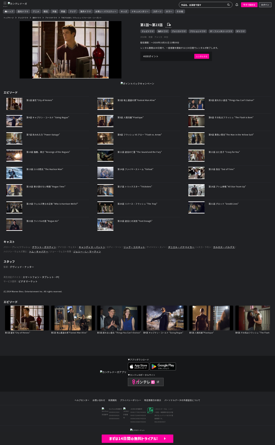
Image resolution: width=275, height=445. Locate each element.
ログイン (265, 4)
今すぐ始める (249, 4)
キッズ (124, 11)
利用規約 (112, 400)
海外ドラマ (85, 11)
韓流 (46, 11)
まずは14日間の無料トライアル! (136, 438)
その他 (180, 11)
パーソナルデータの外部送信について (182, 400)
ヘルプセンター (82, 400)
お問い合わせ (99, 400)
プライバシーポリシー (130, 400)
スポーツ (157, 11)
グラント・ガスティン (44, 247)
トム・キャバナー (38, 251)
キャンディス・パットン (92, 247)
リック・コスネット (134, 247)
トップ (10, 11)
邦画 (63, 11)
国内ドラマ (23, 11)
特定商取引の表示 (152, 400)
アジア (73, 11)
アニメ (36, 11)
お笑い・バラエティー (105, 11)
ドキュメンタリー (140, 11)
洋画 (54, 11)
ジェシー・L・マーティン (87, 251)
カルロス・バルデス (224, 247)
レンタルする (201, 56)
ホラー (169, 11)
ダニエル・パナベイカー (181, 247)
